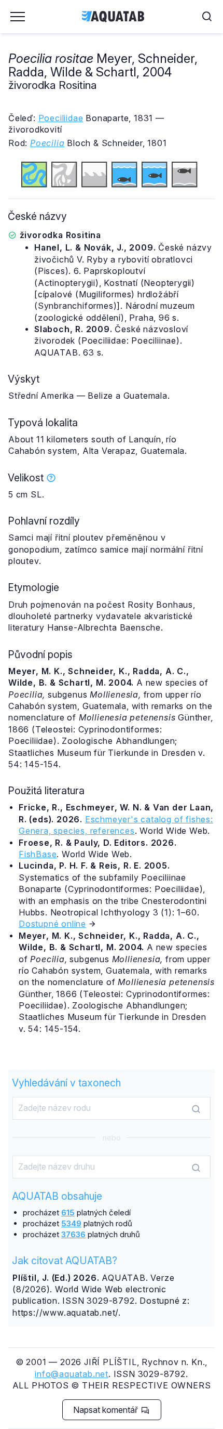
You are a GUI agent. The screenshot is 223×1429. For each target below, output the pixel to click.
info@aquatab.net (71, 1374)
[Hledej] (196, 1109)
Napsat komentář (106, 1410)
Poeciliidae (60, 118)
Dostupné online (52, 924)
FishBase (38, 854)
